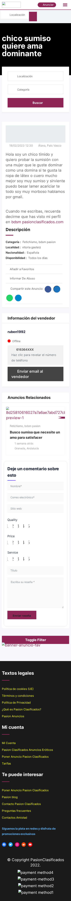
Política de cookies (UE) (18, 689)
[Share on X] (56, 289)
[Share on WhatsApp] (9, 298)
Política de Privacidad (16, 702)
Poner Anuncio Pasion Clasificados (25, 756)
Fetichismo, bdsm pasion (25, 426)
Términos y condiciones (18, 695)
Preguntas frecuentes (16, 811)
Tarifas (6, 763)
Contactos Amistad (14, 817)
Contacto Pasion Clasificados (21, 804)
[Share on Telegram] (18, 298)
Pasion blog (10, 797)
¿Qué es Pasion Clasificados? (21, 709)
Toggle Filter (35, 640)
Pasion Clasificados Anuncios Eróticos (27, 750)
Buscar (38, 103)
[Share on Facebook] (48, 289)
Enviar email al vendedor (27, 374)
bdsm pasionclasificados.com (37, 222)
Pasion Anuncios (13, 716)
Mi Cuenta (9, 743)
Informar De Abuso (22, 278)
